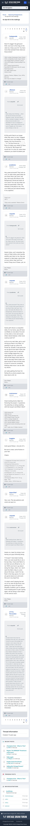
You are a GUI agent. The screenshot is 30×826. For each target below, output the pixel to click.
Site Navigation (7, 8)
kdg (9, 754)
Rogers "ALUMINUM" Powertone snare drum (16, 751)
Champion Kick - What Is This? (16, 746)
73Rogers (10, 758)
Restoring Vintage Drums (15, 14)
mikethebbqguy (9, 796)
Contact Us (19, 821)
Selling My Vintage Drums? (15, 766)
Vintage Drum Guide (8, 821)
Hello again (10, 757)
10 (23, 31)
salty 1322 (10, 763)
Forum (4, 14)
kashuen (7, 806)
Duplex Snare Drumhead (14, 761)
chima (6, 802)
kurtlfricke (9, 791)
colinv (6, 799)
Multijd (9, 767)
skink (9, 747)
